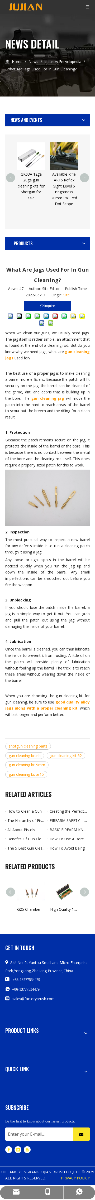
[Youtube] (27, 1149)
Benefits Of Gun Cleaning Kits (26, 838)
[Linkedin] (18, 1149)
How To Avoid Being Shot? (69, 848)
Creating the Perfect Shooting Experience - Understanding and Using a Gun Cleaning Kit (69, 811)
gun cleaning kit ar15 (26, 774)
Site (66, 294)
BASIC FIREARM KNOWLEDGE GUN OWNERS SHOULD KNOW (69, 829)
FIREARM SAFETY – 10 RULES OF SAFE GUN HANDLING (69, 820)
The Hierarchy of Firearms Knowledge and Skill (26, 820)
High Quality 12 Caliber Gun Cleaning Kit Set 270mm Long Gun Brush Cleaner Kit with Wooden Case (64, 909)
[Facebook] (8, 1149)
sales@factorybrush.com (33, 998)
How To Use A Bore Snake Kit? (69, 838)
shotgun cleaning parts (28, 746)
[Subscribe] (81, 1134)
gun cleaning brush (25, 755)
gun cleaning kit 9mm (27, 764)
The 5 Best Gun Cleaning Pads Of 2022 (26, 848)
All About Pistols (21, 829)
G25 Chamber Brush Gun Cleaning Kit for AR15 (31, 909)
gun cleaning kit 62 (66, 755)
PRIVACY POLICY (75, 1177)
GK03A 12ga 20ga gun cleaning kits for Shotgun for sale (31, 186)
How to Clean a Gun (24, 811)
